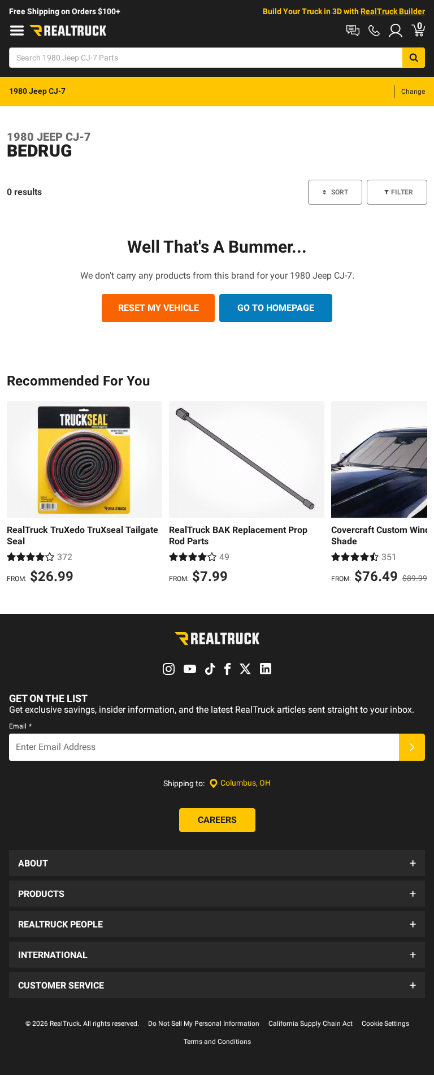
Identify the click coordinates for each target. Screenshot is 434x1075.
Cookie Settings (385, 1024)
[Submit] (412, 747)
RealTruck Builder (393, 11)
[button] (217, 863)
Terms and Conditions (217, 1042)
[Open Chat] (352, 30)
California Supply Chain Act (310, 1024)
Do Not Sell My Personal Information (203, 1024)
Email (20, 726)
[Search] (413, 57)
